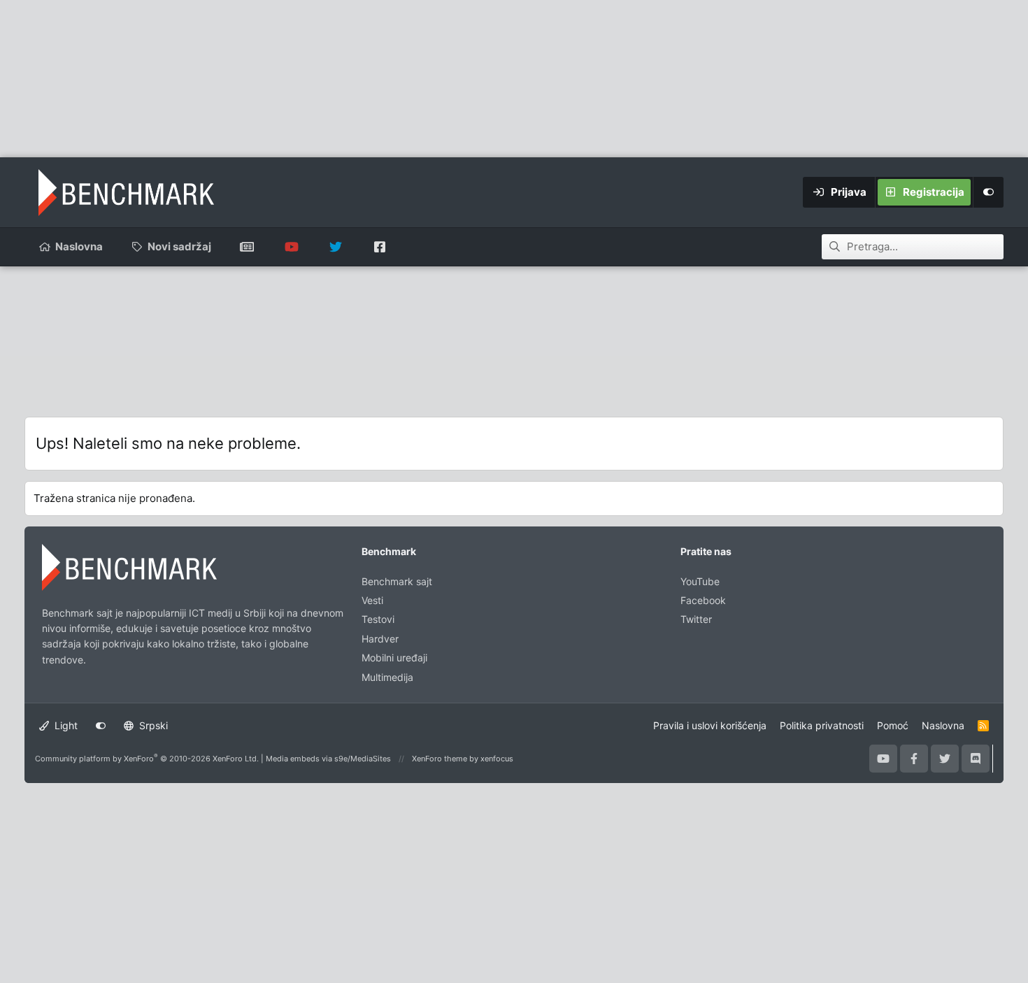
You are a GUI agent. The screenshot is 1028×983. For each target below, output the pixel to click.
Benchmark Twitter (335, 247)
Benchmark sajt (247, 247)
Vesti (372, 600)
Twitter (696, 619)
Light (65, 725)
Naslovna (79, 246)
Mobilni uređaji (394, 657)
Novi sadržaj (179, 246)
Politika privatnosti (822, 725)
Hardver (380, 639)
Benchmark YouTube (291, 247)
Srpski (152, 725)
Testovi (378, 619)
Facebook (703, 600)
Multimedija (387, 677)
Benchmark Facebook (379, 247)
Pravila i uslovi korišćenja (709, 725)
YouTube (700, 581)
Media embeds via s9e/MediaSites (328, 758)
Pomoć (892, 725)
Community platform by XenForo (147, 758)
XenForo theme (439, 758)
